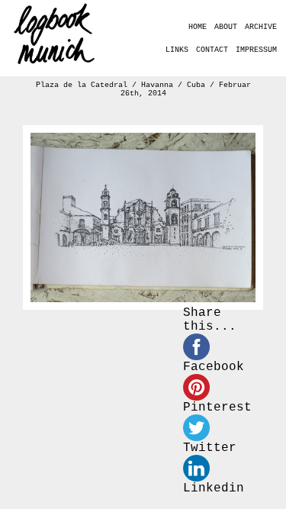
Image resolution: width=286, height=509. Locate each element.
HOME (197, 27)
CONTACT (212, 50)
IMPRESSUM (256, 50)
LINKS (176, 50)
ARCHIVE (261, 27)
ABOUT (225, 27)
